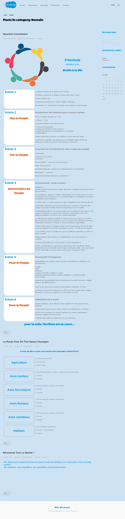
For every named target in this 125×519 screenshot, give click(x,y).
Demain (40, 38)
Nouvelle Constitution (15, 34)
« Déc (103, 99)
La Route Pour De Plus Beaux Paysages (26, 341)
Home (5, 15)
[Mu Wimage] (9, 4)
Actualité (37, 457)
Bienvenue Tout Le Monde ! (18, 452)
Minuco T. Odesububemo (27, 38)
